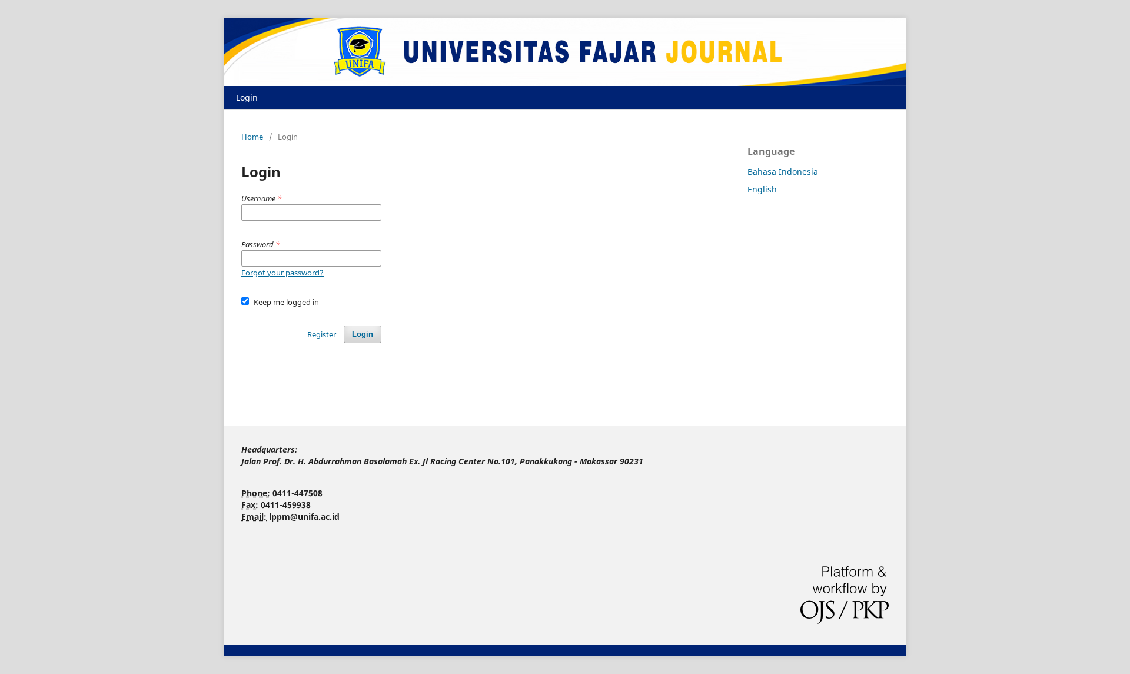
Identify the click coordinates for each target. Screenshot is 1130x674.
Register (321, 334)
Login (247, 97)
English (762, 189)
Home (252, 136)
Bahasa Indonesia (782, 171)
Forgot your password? (282, 272)
